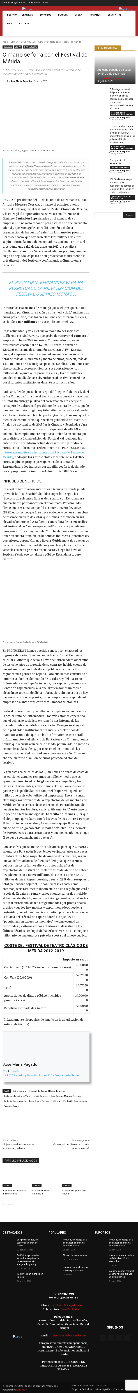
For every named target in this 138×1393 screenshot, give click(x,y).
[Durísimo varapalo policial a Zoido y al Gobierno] (55, 1270)
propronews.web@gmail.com (67, 1335)
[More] (74, 90)
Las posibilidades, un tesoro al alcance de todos (27, 1243)
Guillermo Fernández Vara (17, 1096)
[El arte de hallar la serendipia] (45, 1177)
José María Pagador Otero (69, 1305)
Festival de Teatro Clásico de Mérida (47, 1091)
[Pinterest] (49, 90)
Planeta (7, 1185)
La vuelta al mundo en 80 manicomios (121, 197)
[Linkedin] (65, 90)
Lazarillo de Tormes (39, 1101)
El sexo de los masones (75, 1255)
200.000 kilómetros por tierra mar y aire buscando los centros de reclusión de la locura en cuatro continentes (122, 186)
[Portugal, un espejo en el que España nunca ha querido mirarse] (55, 1242)
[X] (127, 3)
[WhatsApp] (57, 90)
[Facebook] (116, 3)
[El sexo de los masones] (55, 1258)
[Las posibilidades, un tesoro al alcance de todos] (9, 1242)
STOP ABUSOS (28, 41)
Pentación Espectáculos (75, 1101)
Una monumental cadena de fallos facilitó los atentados (121, 1258)
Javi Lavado (21, 1389)
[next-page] (10, 1202)
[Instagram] (121, 3)
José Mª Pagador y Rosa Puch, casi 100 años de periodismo (41, 1075)
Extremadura (19, 1091)
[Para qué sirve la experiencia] (101, 163)
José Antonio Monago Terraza (66, 1096)
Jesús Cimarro (41, 1096)
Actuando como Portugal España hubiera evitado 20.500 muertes (121, 1274)
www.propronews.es (63, 1297)
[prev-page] (5, 1202)
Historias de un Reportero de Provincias (122, 114)
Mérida (56, 1101)
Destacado (8, 47)
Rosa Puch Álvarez (72, 1309)
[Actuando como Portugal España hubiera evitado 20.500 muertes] (101, 1274)
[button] (9, 32)
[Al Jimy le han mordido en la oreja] (9, 1277)
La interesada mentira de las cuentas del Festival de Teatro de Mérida (44, 452)
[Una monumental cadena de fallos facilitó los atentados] (101, 1258)
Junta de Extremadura (15, 1101)
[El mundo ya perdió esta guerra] (75, 1177)
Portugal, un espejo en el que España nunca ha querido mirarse (75, 1243)
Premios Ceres (11, 1106)
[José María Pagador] (5, 81)
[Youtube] (133, 3)
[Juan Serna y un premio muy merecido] (16, 1177)
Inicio (5, 41)
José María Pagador (21, 81)
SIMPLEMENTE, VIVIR (120, 167)
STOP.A (14, 41)
